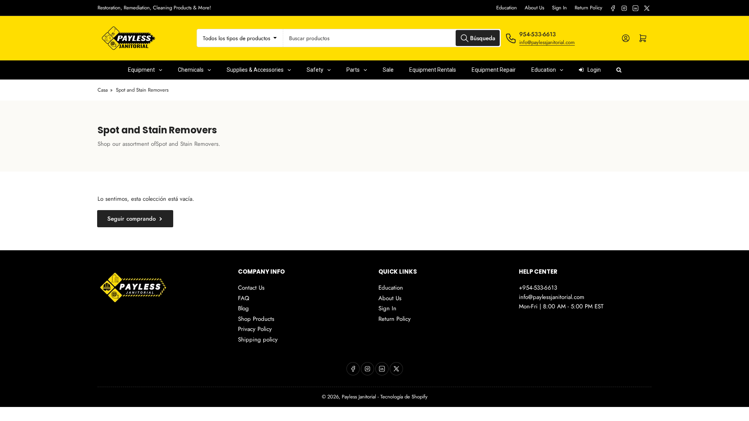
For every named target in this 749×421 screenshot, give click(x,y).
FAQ (243, 298)
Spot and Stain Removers (142, 90)
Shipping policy (258, 339)
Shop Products (256, 319)
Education (506, 7)
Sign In (559, 7)
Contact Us (251, 287)
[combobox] (392, 38)
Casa (103, 90)
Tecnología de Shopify (404, 396)
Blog (243, 308)
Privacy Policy (255, 329)
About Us (534, 7)
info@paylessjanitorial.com (547, 42)
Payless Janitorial (359, 396)
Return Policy (588, 7)
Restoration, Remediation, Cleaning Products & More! (154, 7)
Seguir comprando (131, 218)
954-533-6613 (537, 34)
